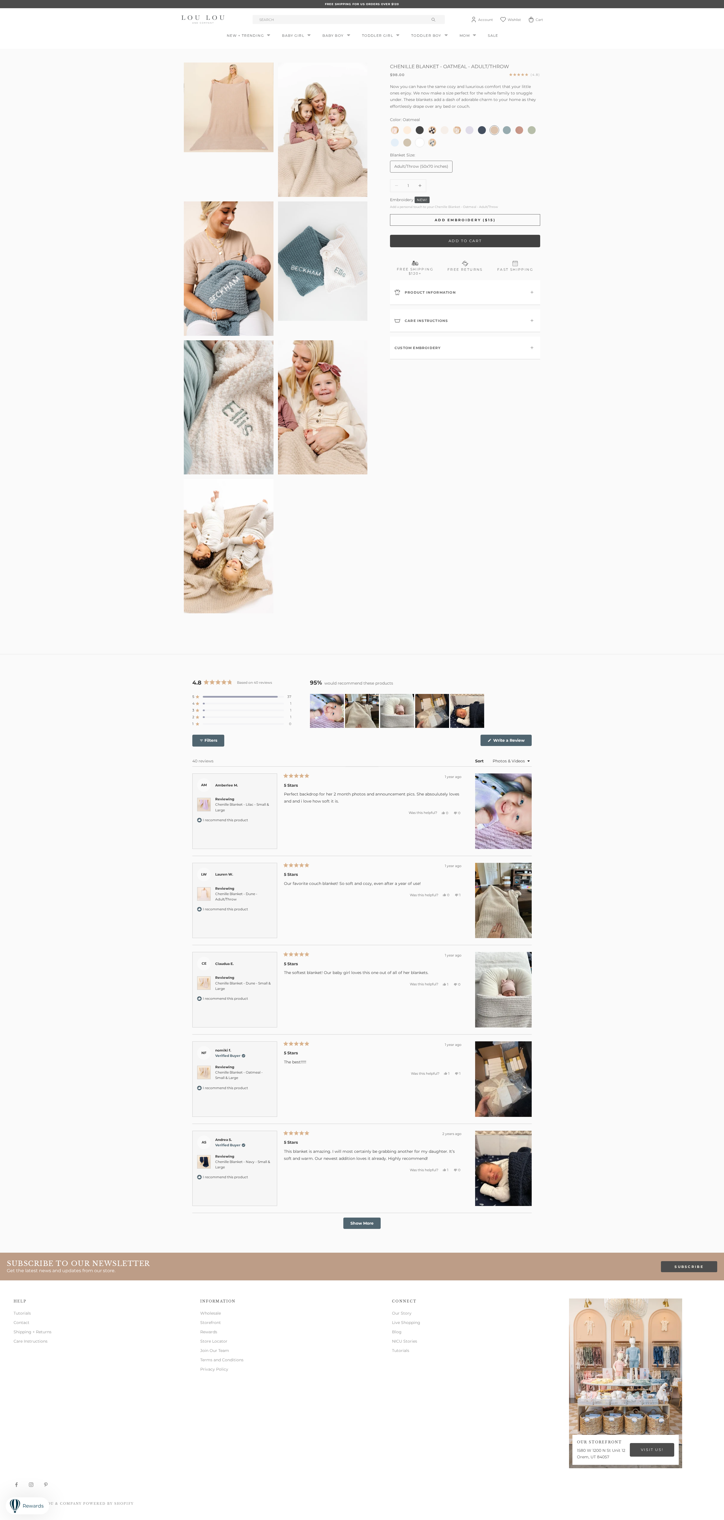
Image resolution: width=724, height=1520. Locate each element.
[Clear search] (434, 19)
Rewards (208, 1331)
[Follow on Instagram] (31, 1484)
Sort (480, 761)
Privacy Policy (214, 1369)
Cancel (66, 669)
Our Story (401, 1313)
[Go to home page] (204, 19)
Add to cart (465, 240)
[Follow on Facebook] (16, 1484)
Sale (493, 35)
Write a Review (512, 742)
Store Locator (213, 1341)
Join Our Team (214, 1350)
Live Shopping (406, 1322)
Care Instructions (31, 1341)
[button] (241, 697)
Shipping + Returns (32, 1331)
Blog (397, 1331)
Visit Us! (652, 1449)
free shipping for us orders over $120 (362, 4)
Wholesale (210, 1313)
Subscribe (689, 1267)
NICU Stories (404, 1341)
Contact (21, 1322)
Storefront (210, 1322)
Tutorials (22, 1313)
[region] (397, 711)
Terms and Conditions (222, 1359)
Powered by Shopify (108, 1504)
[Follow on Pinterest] (46, 1484)
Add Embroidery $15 (187, 669)
